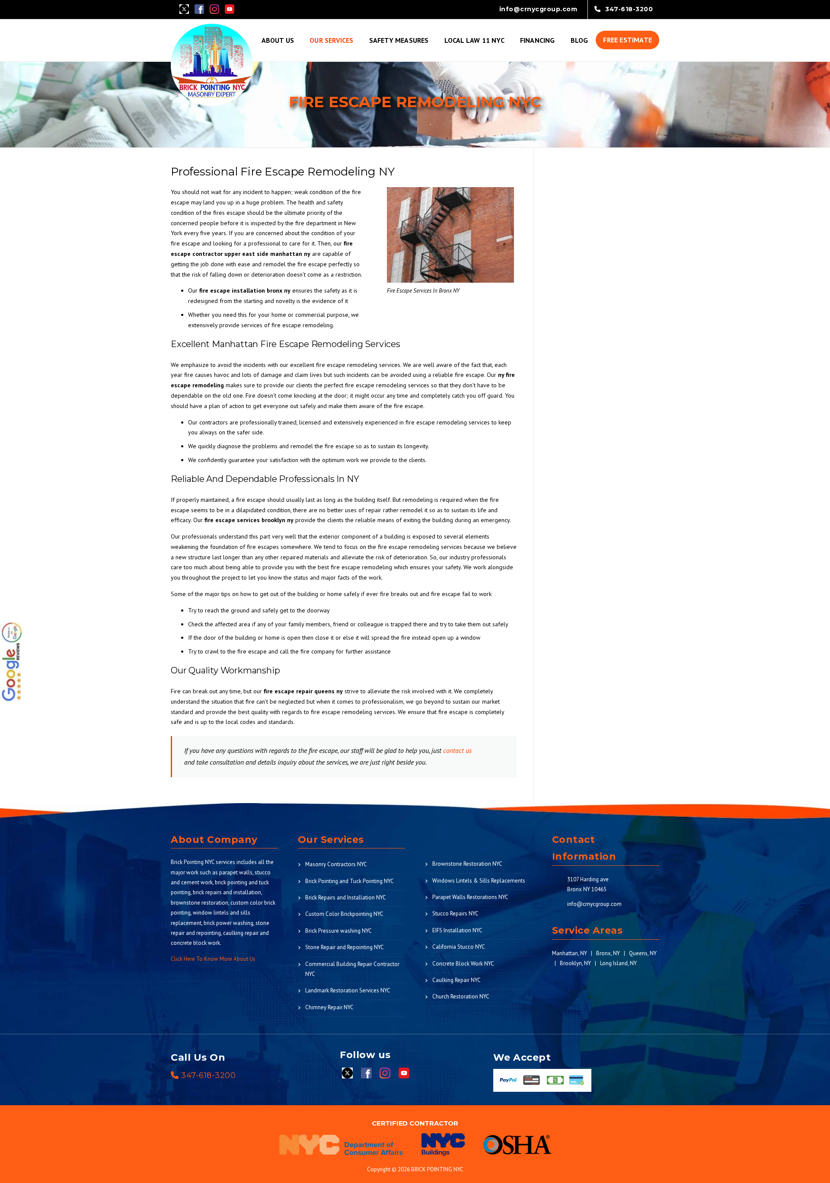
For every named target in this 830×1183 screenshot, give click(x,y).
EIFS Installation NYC (457, 930)
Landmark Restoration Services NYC (347, 990)
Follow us (365, 1055)
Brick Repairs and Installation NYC (345, 897)
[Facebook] (199, 8)
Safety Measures (399, 40)
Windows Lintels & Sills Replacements (478, 880)
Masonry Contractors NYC (336, 864)
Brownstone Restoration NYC (467, 863)
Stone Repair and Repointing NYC (344, 947)
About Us (278, 40)
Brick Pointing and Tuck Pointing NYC (349, 881)
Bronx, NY (608, 953)
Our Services (331, 40)
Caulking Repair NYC (456, 980)
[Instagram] (214, 8)
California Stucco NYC (458, 946)
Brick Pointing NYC (192, 862)
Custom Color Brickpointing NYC (344, 914)
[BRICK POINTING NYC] (212, 64)
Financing (537, 40)
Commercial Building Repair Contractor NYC (352, 969)
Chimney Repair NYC (329, 1007)
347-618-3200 (208, 1075)
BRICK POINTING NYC (437, 1169)
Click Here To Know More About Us (213, 959)
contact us (456, 750)
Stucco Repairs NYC (455, 913)
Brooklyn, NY (575, 963)
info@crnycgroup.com (594, 904)
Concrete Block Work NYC (463, 963)
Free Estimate (627, 39)
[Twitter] (184, 8)
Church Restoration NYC (460, 996)
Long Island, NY (618, 963)
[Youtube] (229, 8)
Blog (579, 40)
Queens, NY (643, 953)
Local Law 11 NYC (474, 40)
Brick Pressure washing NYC (338, 930)
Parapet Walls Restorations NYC (470, 897)
